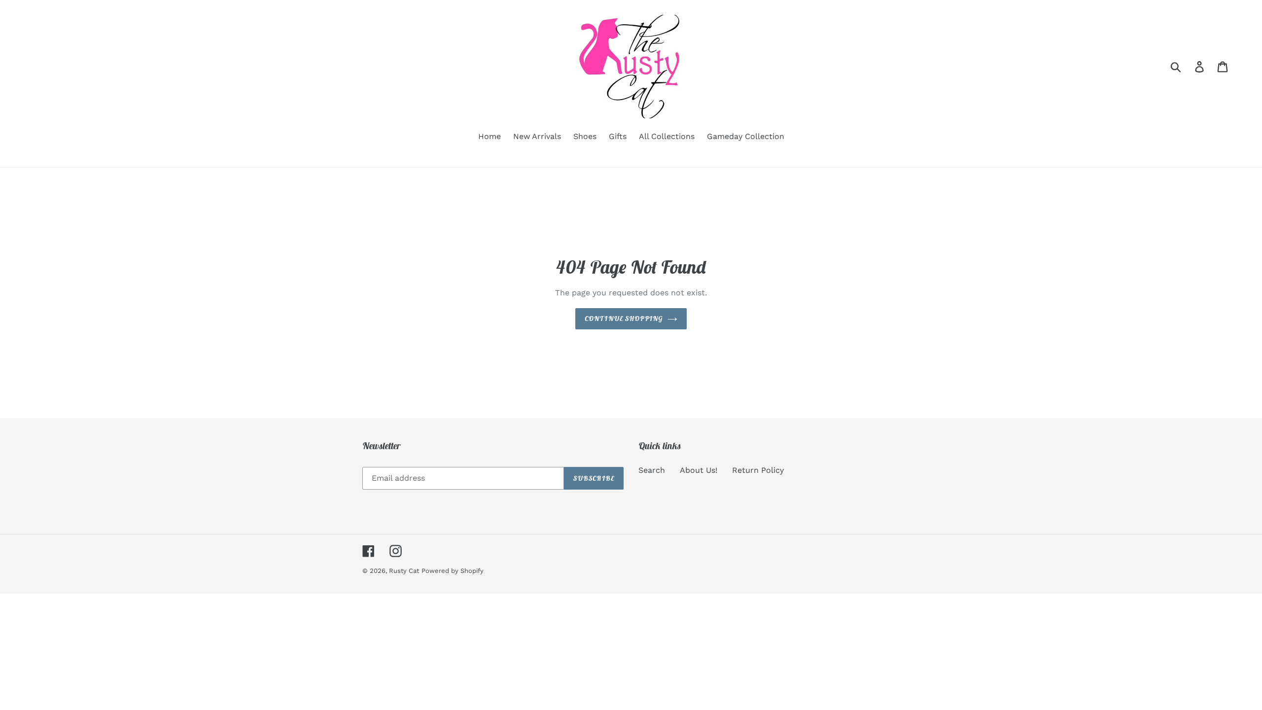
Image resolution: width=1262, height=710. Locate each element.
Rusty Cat (404, 570)
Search (651, 470)
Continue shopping (624, 318)
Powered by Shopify (452, 570)
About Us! (698, 470)
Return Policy (758, 470)
